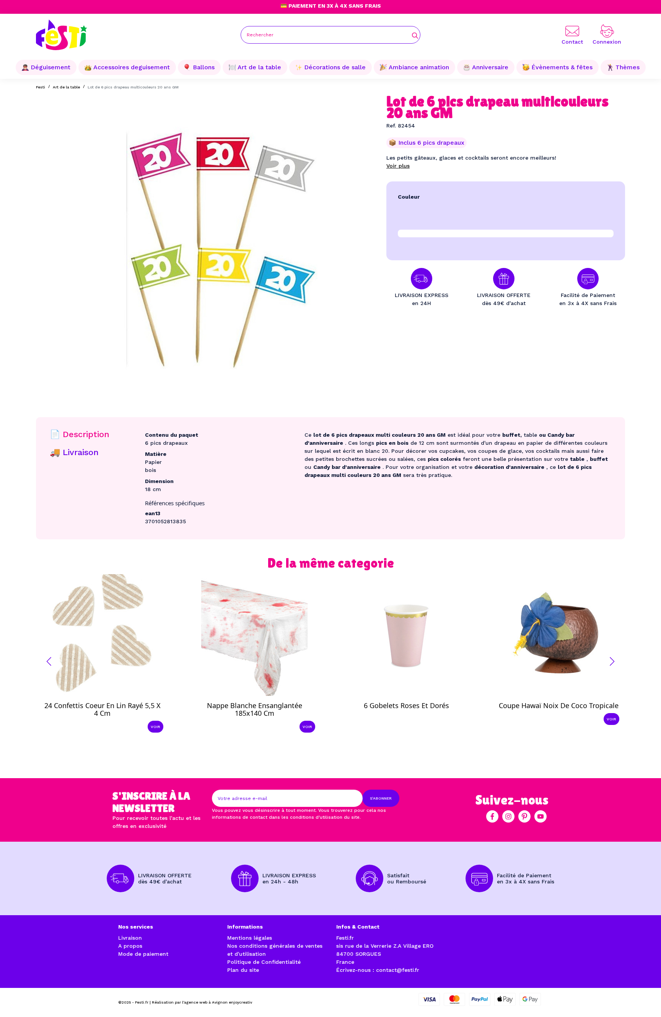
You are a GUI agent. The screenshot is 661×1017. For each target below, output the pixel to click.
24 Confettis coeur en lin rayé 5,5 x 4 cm (102, 709)
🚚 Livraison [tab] (74, 452)
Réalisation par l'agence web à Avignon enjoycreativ (202, 1002)
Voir (155, 727)
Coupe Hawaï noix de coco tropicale (559, 705)
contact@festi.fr (397, 970)
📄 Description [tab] (79, 434)
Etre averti (413, 700)
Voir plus (398, 166)
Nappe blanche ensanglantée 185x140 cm (254, 709)
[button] (49, 661)
